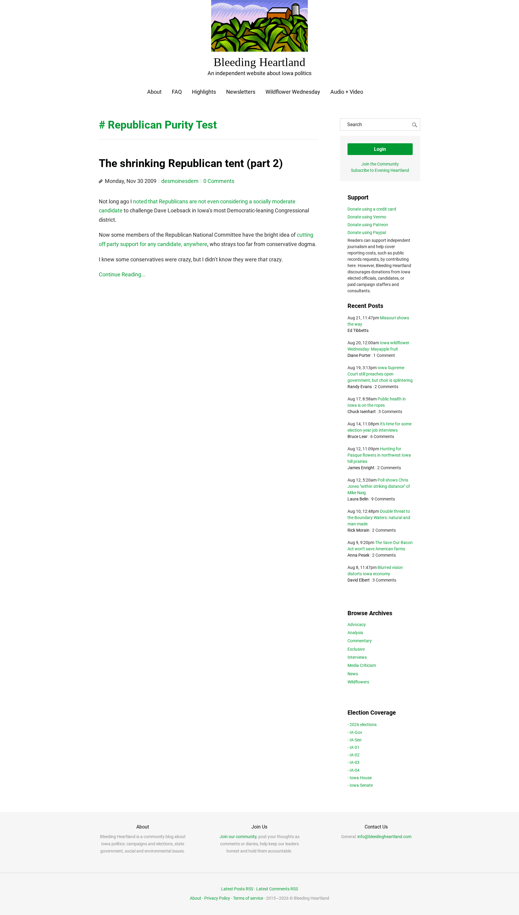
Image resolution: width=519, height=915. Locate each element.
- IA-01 (354, 747)
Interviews (357, 657)
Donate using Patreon (368, 224)
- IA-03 (354, 762)
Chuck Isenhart (362, 411)
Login (380, 149)
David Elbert (359, 580)
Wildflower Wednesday (293, 92)
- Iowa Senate (360, 785)
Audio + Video (346, 92)
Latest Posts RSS (237, 888)
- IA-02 (354, 754)
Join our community (238, 836)
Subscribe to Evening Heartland (380, 170)
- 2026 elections (362, 724)
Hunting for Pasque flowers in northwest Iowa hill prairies (379, 455)
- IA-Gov (355, 732)
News (353, 673)
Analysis (355, 632)
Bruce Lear (358, 436)
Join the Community (380, 164)
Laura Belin (358, 499)
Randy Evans (360, 386)
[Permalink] (100, 181)
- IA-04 (354, 770)
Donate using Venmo (367, 216)
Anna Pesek (358, 555)
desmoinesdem (180, 181)
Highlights (204, 92)
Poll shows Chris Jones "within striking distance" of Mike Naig (379, 486)
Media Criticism (362, 665)
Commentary (360, 640)
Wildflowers (358, 681)
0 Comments (218, 181)
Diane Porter (359, 355)
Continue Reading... (122, 274)
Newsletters (240, 92)
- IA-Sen (355, 739)
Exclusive (356, 649)
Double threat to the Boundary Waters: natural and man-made (379, 517)
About (154, 92)
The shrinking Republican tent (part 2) (191, 163)
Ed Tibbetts (358, 330)
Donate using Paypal (367, 232)
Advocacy (357, 624)
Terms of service (248, 898)
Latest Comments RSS (277, 888)
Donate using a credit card (372, 209)
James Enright (361, 467)
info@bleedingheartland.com (384, 836)
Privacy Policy (217, 898)
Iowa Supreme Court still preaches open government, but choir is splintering (380, 374)
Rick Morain (358, 530)
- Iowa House (360, 777)
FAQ (177, 92)
